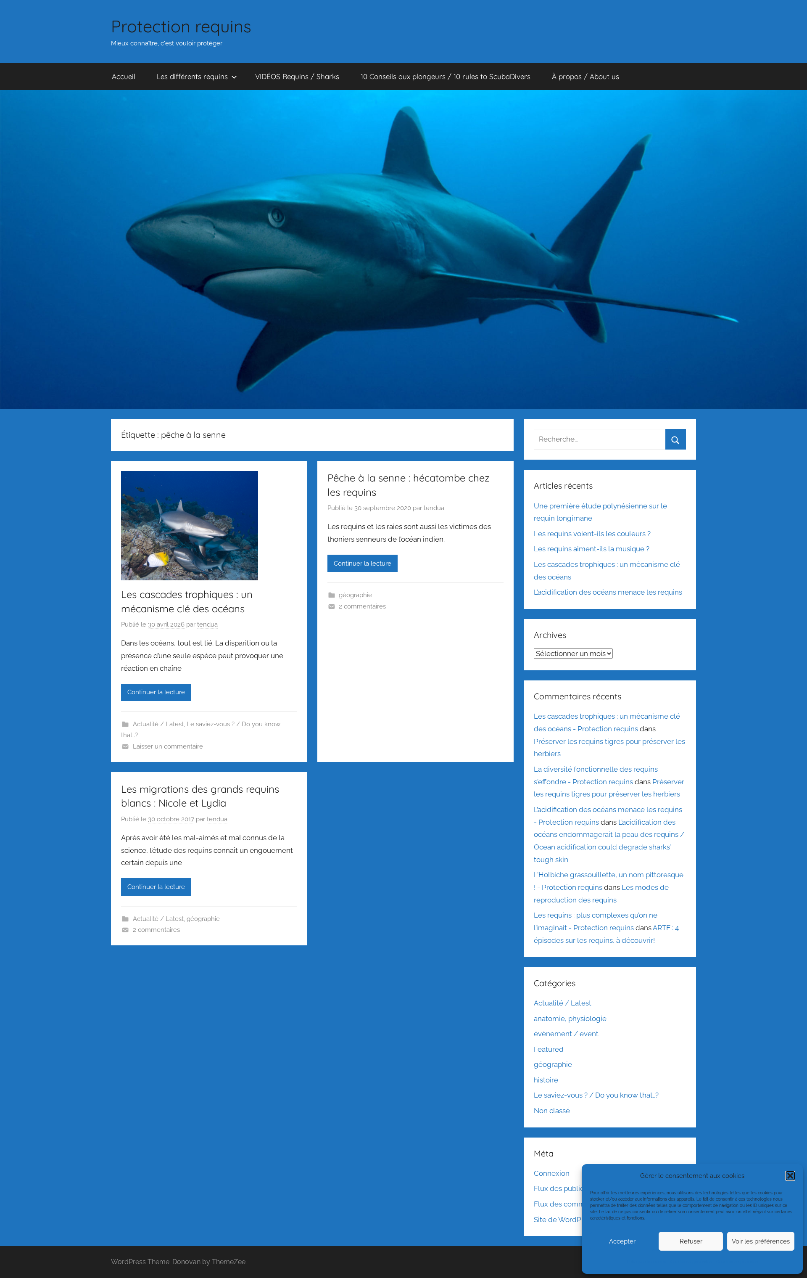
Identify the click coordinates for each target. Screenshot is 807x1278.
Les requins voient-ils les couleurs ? (592, 533)
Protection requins (181, 26)
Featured (549, 1049)
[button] (790, 1176)
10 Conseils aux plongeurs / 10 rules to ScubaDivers (445, 76)
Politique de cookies (646, 1261)
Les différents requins (192, 76)
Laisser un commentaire (168, 746)
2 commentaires (362, 606)
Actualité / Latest (158, 724)
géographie (355, 595)
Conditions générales (691, 1261)
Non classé (552, 1110)
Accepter (622, 1241)
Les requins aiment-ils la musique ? (591, 549)
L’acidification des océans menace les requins (608, 592)
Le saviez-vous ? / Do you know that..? (596, 1095)
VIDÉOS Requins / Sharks (297, 76)
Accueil (123, 76)
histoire (546, 1080)
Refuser (691, 1241)
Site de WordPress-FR (570, 1219)
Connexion (552, 1173)
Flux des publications (569, 1188)
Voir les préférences (761, 1241)
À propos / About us (585, 76)
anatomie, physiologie (570, 1018)
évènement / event (566, 1033)
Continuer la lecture (156, 692)
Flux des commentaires (573, 1204)
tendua (207, 624)
